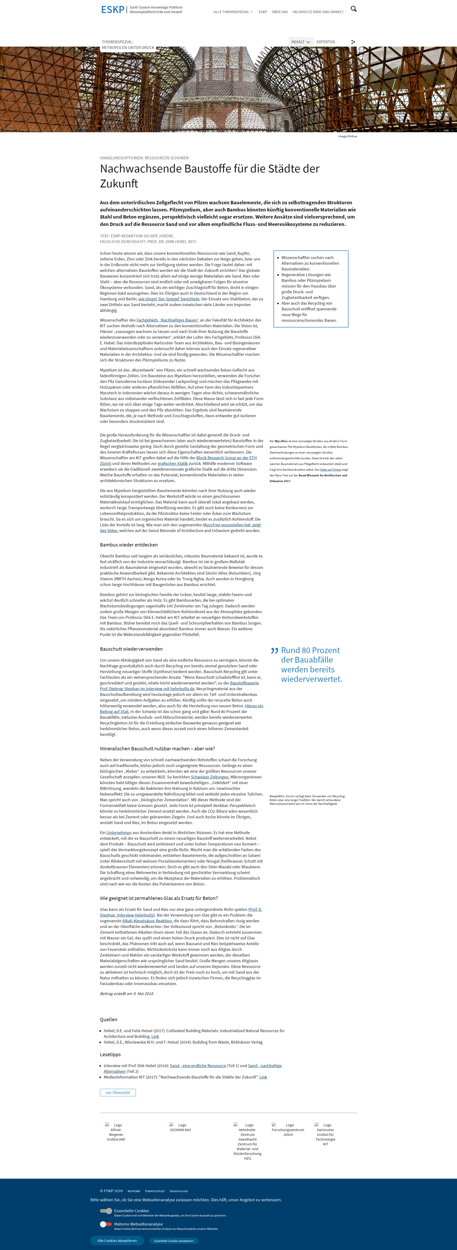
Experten (326, 41)
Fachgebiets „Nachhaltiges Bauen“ (168, 320)
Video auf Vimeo (330, 470)
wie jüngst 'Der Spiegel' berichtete (169, 299)
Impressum (179, 1191)
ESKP (263, 12)
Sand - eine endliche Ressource (198, 1065)
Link (155, 1036)
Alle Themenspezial (231, 12)
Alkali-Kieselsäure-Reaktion (147, 920)
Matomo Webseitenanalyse (138, 1224)
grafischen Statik (173, 463)
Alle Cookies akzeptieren (117, 1240)
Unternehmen (119, 832)
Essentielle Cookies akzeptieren (174, 1241)
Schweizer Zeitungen (209, 777)
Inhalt (298, 41)
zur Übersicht (118, 1092)
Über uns (280, 12)
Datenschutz (155, 1191)
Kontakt (134, 1191)
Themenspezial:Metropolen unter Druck (128, 44)
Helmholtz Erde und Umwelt (318, 12)
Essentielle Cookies (131, 1210)
